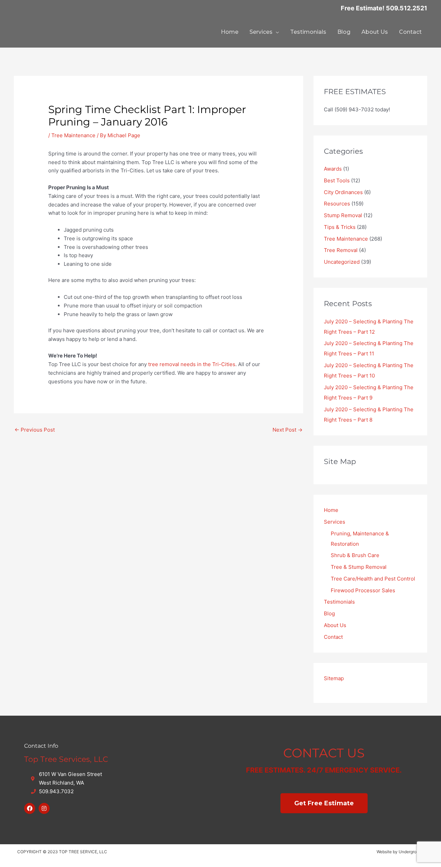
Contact (410, 32)
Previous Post (34, 429)
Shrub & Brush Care (355, 555)
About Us (374, 32)
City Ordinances (343, 192)
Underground (411, 851)
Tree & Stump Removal (359, 567)
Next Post (287, 429)
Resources (337, 203)
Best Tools (337, 180)
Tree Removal (341, 250)
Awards (333, 168)
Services (261, 32)
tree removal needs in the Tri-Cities (191, 364)
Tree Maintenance (73, 135)
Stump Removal (343, 215)
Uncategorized (342, 262)
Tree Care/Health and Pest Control (373, 578)
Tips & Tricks (340, 227)
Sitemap (334, 678)
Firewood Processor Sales (363, 590)
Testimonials (308, 32)
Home (229, 32)
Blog (343, 32)
